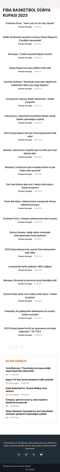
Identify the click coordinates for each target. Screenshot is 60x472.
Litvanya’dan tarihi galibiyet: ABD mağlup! (30, 266)
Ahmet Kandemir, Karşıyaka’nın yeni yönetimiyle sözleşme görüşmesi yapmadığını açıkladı (29, 412)
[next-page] (22, 346)
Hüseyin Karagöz (25, 27)
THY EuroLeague (12, 383)
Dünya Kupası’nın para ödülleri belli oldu (30, 68)
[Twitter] (33, 454)
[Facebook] (19, 454)
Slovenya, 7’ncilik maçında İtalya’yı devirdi (30, 54)
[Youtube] (41, 454)
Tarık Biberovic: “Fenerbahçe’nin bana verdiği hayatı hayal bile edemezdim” (28, 369)
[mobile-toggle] (4, 3)
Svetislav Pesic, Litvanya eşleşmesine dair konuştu (30, 218)
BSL (7, 374)
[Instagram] (26, 454)
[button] (56, 3)
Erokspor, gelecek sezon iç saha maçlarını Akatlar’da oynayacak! (26, 401)
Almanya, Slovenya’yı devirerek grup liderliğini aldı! (30, 280)
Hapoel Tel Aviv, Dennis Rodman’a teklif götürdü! (29, 379)
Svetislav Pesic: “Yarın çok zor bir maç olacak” (30, 23)
